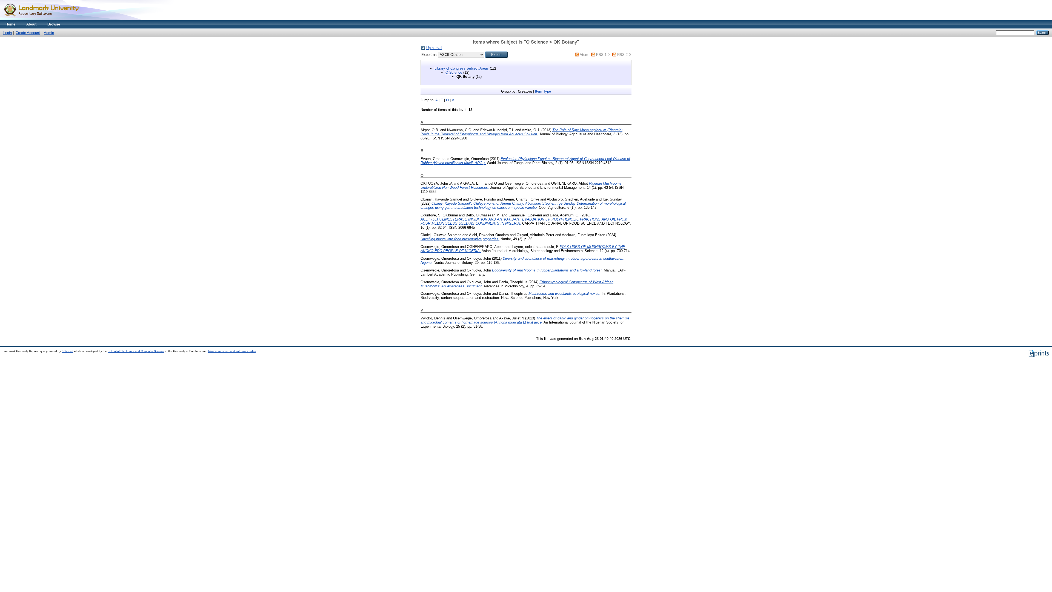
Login (7, 33)
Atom (584, 55)
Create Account (28, 33)
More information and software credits (232, 351)
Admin (49, 33)
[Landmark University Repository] (44, 19)
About (31, 24)
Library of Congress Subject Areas (461, 68)
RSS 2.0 (624, 55)
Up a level (434, 48)
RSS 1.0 (603, 55)
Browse (53, 24)
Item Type (543, 91)
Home (10, 24)
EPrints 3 (67, 351)
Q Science (453, 72)
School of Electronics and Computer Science (136, 351)
